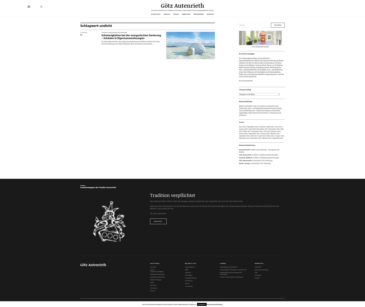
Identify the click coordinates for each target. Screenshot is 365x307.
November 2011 (256, 138)
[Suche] (41, 6)
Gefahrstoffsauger (156, 280)
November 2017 (262, 129)
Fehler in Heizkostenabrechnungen (266, 155)
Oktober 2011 (266, 138)
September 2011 (277, 138)
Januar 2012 (279, 136)
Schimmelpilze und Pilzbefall (228, 267)
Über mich (186, 14)
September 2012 (244, 136)
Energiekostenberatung (157, 277)
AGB (256, 273)
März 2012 (270, 136)
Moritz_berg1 (244, 163)
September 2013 (254, 134)
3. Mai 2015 (83, 32)
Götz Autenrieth (182, 5)
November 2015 (274, 129)
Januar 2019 (243, 129)
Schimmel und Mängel (156, 272)
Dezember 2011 (244, 138)
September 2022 (252, 127)
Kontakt (210, 14)
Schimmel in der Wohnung (263, 160)
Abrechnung (188, 281)
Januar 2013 (265, 134)
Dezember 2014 (257, 131)
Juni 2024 (242, 127)
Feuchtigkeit (188, 275)
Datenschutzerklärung (261, 270)
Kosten (187, 283)
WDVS (186, 270)
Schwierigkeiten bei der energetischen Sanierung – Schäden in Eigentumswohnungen (131, 36)
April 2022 (270, 127)
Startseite (155, 14)
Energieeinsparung (190, 278)
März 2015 (247, 131)
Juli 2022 (262, 127)
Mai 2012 (254, 136)
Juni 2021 (278, 127)
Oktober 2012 (274, 134)
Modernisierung (189, 267)
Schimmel (188, 273)
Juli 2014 (267, 131)
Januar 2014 (243, 134)
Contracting (188, 286)
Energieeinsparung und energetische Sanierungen (231, 273)
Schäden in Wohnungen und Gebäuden (114, 32)
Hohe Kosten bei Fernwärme (258, 113)
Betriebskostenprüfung (157, 274)
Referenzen (199, 14)
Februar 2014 (275, 131)
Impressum (258, 275)
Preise (176, 14)
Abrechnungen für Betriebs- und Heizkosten (233, 270)
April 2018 (252, 129)
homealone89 (244, 150)
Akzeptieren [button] (202, 304)
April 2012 (262, 136)
